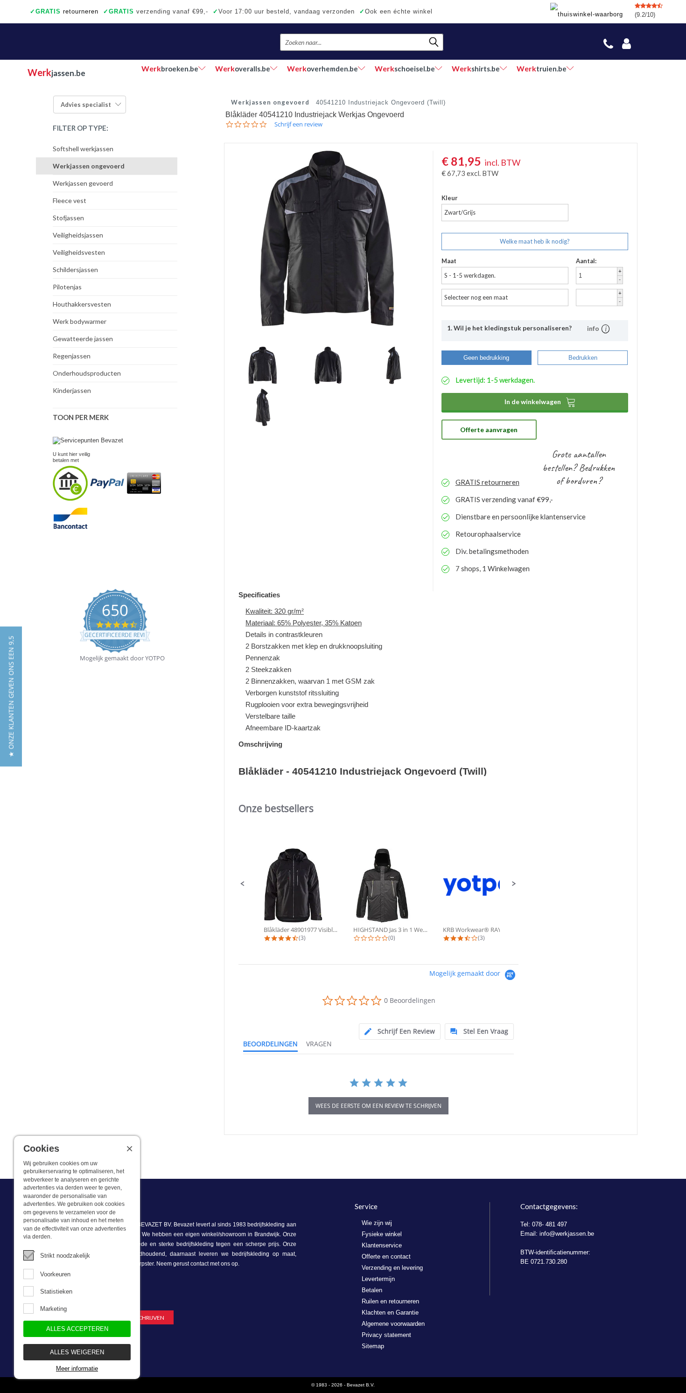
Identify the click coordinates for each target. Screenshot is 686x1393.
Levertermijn (378, 1278)
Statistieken (56, 1291)
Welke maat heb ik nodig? (535, 241)
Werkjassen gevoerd (83, 183)
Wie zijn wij (377, 1222)
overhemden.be (322, 68)
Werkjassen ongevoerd (89, 166)
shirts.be (476, 68)
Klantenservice (382, 1245)
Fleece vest (69, 200)
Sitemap (373, 1346)
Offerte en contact (386, 1256)
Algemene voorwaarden (393, 1323)
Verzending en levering (392, 1267)
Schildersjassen (75, 269)
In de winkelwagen (540, 402)
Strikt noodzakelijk (65, 1255)
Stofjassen (68, 218)
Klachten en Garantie (390, 1312)
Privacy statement (386, 1334)
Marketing (53, 1308)
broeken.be (169, 68)
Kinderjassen (72, 390)
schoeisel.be (405, 68)
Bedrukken (582, 357)
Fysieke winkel (382, 1234)
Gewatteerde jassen (83, 339)
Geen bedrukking (486, 357)
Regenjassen (72, 356)
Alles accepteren (77, 1328)
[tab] (400, 1031)
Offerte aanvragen (489, 430)
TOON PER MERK (81, 417)
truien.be (542, 68)
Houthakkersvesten (82, 304)
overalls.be (242, 68)
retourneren (64, 11)
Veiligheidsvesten (79, 252)
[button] (242, 884)
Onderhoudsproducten (87, 373)
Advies (86, 104)
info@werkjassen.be (566, 1233)
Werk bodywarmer (79, 321)
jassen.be (56, 72)
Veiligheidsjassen (78, 235)
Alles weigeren (77, 1352)
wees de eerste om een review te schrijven (378, 1106)
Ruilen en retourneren (390, 1301)
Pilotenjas (67, 287)
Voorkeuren (55, 1274)
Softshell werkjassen (83, 149)
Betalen (372, 1290)
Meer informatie (77, 1368)
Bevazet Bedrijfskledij (85, 41)
